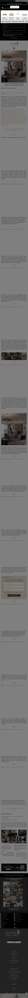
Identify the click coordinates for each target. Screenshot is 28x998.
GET (3, 21)
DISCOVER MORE (14, 7)
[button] (27, 18)
